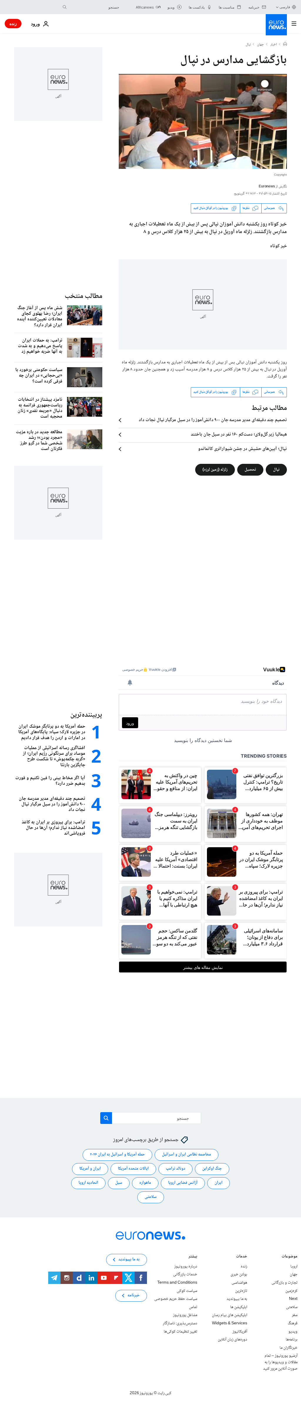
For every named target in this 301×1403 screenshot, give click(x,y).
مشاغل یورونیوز (185, 1315)
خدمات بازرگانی (185, 1274)
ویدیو (292, 1331)
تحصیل (250, 469)
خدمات (241, 1257)
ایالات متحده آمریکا (133, 1168)
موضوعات (289, 1257)
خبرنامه (134, 1295)
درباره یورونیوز (185, 1266)
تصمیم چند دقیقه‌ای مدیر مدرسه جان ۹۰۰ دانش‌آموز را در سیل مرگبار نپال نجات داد (213, 420)
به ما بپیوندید (237, 1299)
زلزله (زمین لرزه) (215, 469)
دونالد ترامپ (175, 1168)
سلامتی (151, 1197)
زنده (13, 23)
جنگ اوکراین (212, 1168)
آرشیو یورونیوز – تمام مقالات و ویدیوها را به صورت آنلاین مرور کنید (280, 1362)
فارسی (285, 7)
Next (293, 1299)
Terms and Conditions (177, 1282)
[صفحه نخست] (285, 44)
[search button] (64, 7)
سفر (294, 1315)
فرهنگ (292, 1323)
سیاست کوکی (187, 1291)
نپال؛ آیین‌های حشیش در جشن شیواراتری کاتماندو (242, 449)
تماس (193, 1307)
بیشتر (192, 1257)
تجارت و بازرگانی (284, 1282)
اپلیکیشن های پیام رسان (229, 1315)
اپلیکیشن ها (238, 1307)
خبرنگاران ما (288, 1347)
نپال (248, 44)
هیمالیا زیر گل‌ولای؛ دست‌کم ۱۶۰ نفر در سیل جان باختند (239, 435)
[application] (203, 121)
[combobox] (94, 7)
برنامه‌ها (291, 1339)
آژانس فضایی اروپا (183, 1182)
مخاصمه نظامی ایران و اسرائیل (186, 1154)
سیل (118, 1182)
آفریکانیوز (240, 1331)
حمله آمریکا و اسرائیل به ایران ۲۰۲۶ (117, 1154)
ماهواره (145, 1182)
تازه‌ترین (241, 1291)
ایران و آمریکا (90, 1168)
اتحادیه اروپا (88, 1182)
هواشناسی (239, 1282)
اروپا (293, 1266)
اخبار (273, 44)
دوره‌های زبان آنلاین (232, 1339)
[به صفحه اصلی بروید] (276, 24)
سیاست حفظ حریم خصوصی (175, 1299)
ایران (219, 1182)
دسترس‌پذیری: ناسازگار (180, 1323)
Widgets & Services (229, 1323)
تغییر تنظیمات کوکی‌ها (180, 1331)
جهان (260, 44)
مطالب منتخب (83, 296)
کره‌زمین (291, 1291)
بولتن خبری (238, 1274)
